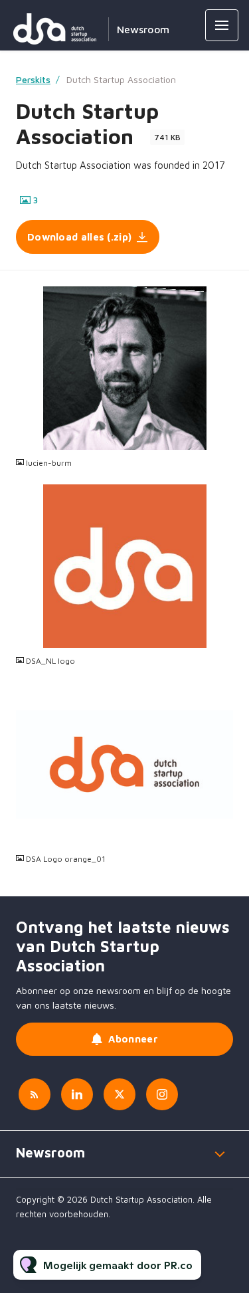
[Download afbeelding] (223, 440)
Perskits (33, 79)
